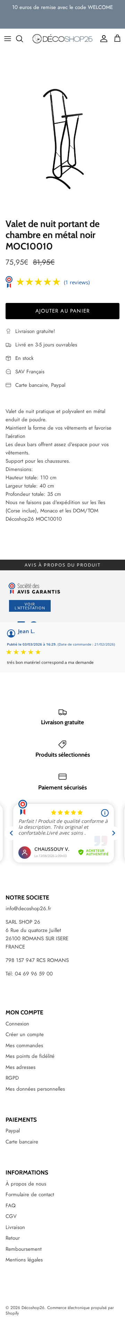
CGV (11, 1216)
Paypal (13, 1130)
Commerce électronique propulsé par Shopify (60, 1311)
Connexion (17, 1024)
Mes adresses (20, 1067)
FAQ (11, 1205)
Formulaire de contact (30, 1194)
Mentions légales (24, 1260)
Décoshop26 (33, 1308)
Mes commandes (24, 1045)
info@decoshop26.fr (28, 908)
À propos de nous (26, 1184)
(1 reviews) (77, 282)
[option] (62, 132)
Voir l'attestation (30, 605)
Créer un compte (25, 1034)
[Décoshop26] (62, 39)
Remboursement (24, 1249)
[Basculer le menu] (7, 38)
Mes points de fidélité (30, 1056)
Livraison (15, 1227)
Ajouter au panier (62, 311)
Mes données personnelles (35, 1089)
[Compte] (102, 38)
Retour (13, 1238)
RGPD (12, 1078)
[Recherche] (23, 38)
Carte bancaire (22, 1142)
